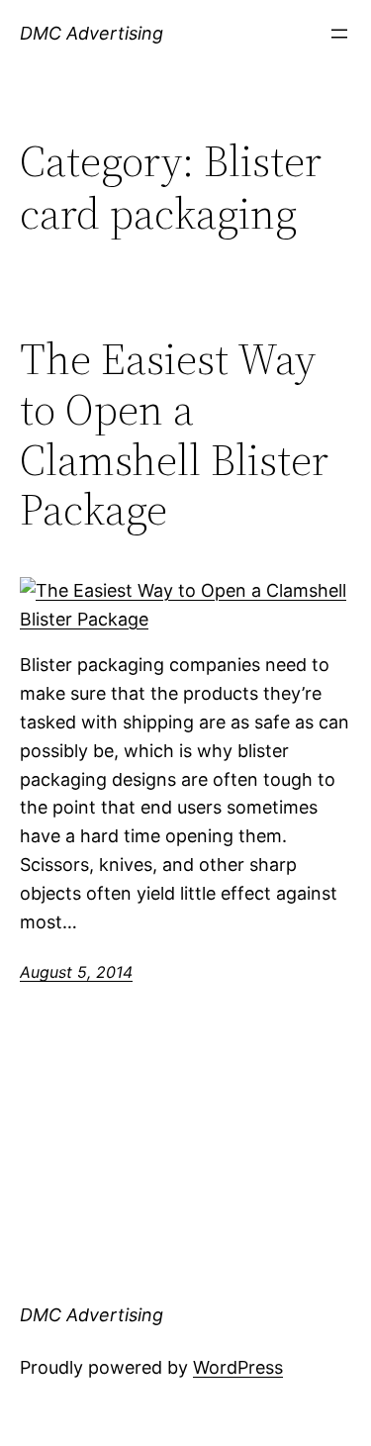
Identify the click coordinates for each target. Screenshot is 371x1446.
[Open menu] (339, 34)
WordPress (238, 1367)
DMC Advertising (91, 33)
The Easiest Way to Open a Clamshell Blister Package (174, 434)
